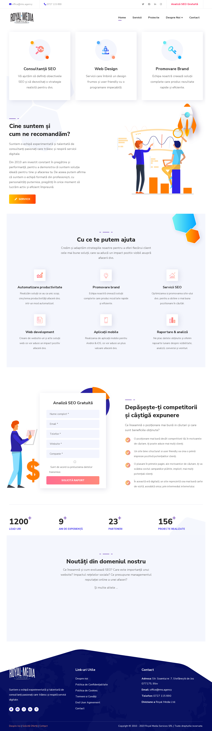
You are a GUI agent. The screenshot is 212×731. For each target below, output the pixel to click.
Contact (79, 708)
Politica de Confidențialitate (91, 684)
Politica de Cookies (86, 690)
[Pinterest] (36, 709)
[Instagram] (24, 709)
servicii (24, 199)
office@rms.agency (21, 4)
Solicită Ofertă (29, 726)
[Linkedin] (30, 709)
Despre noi (81, 678)
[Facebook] (17, 709)
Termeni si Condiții (85, 696)
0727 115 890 (54, 4)
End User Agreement (87, 702)
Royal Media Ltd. (166, 702)
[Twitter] (11, 709)
